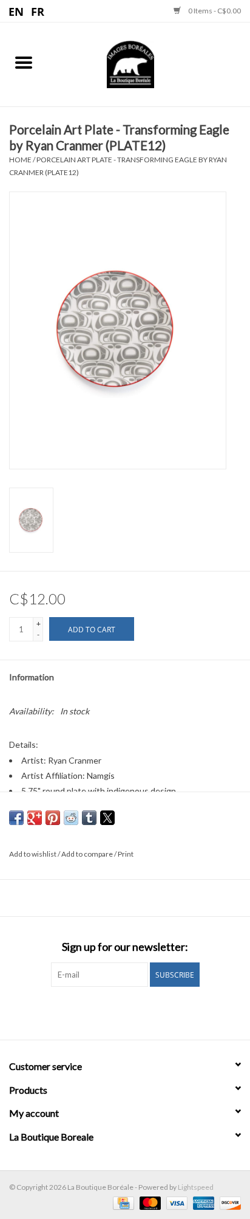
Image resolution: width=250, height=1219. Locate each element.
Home (20, 159)
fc (38, 11)
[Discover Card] (228, 1202)
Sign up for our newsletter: (125, 947)
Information (31, 677)
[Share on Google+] (34, 817)
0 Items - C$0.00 (214, 10)
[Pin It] (53, 817)
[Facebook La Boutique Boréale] (114, 1011)
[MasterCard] (148, 1202)
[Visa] (175, 1202)
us (16, 11)
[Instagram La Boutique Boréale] (136, 1011)
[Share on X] (107, 817)
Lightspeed (196, 1187)
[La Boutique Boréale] (148, 63)
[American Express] (202, 1202)
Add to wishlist (33, 853)
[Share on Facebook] (16, 817)
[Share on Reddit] (71, 817)
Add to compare (87, 853)
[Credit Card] (122, 1202)
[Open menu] (23, 62)
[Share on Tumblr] (89, 817)
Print (125, 853)
